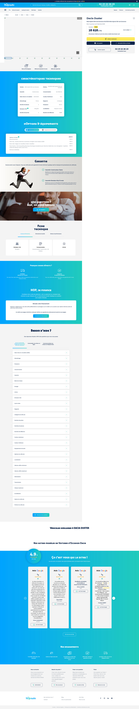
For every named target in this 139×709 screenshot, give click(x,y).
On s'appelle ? (42, 209)
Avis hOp (81, 697)
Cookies (54, 707)
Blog (62, 697)
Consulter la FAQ (80, 684)
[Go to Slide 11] (81, 58)
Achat (22, 14)
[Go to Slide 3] (22, 58)
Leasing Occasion (25, 10)
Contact (46, 699)
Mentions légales (60, 707)
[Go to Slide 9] (67, 58)
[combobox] (56, 5)
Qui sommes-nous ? (49, 697)
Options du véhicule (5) (33, 129)
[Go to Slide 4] (30, 58)
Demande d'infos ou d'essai (124, 43)
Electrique (33, 10)
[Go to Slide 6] (45, 58)
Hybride (39, 10)
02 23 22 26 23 (37, 684)
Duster (32, 14)
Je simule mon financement (41, 315)
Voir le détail (127, 30)
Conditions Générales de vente (83, 707)
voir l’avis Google (39, 624)
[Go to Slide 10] (74, 58)
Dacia (27, 14)
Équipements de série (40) (50, 129)
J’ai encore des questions (42, 514)
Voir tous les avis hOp (69, 634)
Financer (121, 10)
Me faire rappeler (101, 49)
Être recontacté (59, 684)
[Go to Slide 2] (15, 58)
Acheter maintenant (112, 39)
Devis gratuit (99, 43)
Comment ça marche (130, 10)
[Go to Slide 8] (59, 58)
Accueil (16, 14)
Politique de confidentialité (70, 707)
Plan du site (82, 699)
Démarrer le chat (101, 684)
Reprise (115, 10)
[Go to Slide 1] (8, 58)
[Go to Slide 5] (37, 58)
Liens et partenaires (66, 699)
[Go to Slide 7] (52, 58)
